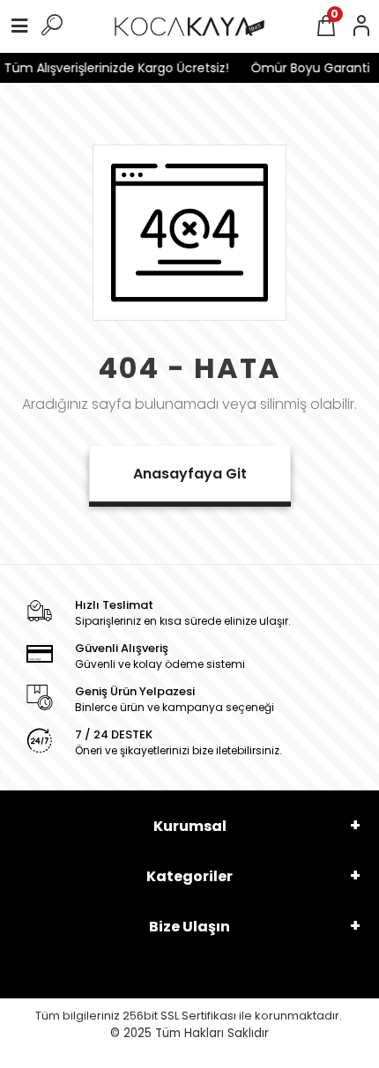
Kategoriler (189, 876)
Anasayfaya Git (190, 474)
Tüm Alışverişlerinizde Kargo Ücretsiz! (113, 68)
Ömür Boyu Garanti (307, 68)
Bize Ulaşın (189, 926)
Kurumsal (190, 826)
